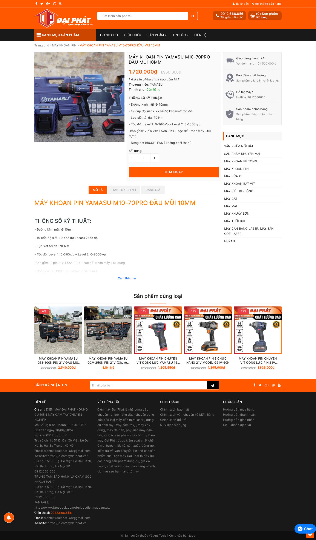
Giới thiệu (132, 35)
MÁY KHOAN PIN (236, 169)
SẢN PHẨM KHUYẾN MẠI (242, 153)
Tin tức (180, 35)
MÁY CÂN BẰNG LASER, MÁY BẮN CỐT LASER (249, 231)
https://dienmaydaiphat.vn (67, 523)
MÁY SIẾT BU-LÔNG (238, 191)
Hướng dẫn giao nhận (239, 420)
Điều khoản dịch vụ (237, 425)
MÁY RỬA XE (233, 176)
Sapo (191, 535)
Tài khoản (242, 3)
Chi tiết (115, 367)
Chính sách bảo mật (174, 409)
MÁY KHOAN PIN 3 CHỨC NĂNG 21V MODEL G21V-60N (207, 360)
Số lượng (135, 150)
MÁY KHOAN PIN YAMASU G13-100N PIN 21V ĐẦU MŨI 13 (58, 361)
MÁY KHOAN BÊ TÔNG (240, 161)
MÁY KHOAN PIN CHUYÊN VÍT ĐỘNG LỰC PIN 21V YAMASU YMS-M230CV (258, 361)
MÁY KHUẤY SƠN (236, 213)
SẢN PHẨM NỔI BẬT (239, 146)
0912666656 (256, 97)
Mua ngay (66, 367)
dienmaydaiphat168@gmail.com (67, 518)
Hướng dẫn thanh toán (239, 414)
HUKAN (229, 241)
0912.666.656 (232, 14)
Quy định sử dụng (173, 425)
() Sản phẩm (267, 15)
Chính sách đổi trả (173, 420)
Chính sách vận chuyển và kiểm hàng (187, 414)
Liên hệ (200, 35)
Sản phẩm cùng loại (158, 296)
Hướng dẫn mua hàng (239, 409)
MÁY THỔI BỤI (234, 221)
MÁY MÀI (230, 206)
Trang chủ (109, 35)
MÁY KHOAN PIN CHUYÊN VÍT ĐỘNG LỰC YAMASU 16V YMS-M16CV (158, 361)
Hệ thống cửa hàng (268, 3)
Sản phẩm (156, 35)
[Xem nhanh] (129, 367)
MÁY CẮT (231, 198)
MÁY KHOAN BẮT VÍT (239, 183)
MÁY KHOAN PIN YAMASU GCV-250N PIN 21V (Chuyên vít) (108, 361)
